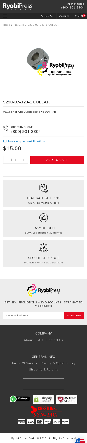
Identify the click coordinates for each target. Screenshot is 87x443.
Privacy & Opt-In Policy (58, 363)
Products (19, 24)
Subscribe (74, 315)
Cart (79, 16)
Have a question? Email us (26, 141)
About (28, 340)
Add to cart (57, 160)
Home (6, 24)
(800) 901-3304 (72, 7)
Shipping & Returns (43, 369)
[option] (43, 59)
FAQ (40, 340)
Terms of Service (24, 363)
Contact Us (55, 340)
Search (45, 16)
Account (64, 15)
